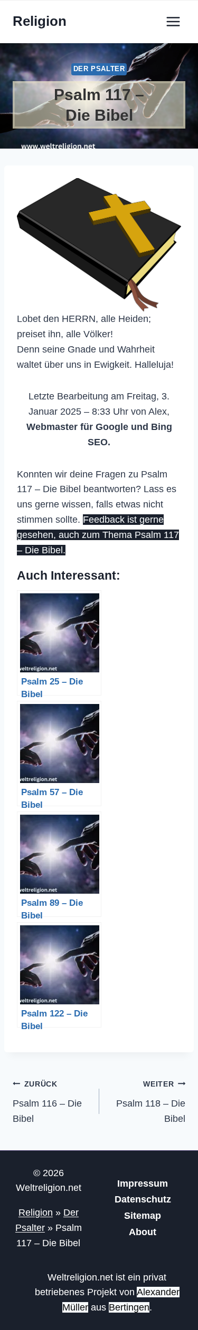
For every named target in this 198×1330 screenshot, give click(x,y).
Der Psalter (99, 69)
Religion (35, 1212)
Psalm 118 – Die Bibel (150, 1102)
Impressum (142, 1183)
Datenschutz (143, 1199)
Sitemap (142, 1215)
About (142, 1232)
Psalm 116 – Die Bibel (47, 1102)
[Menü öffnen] (173, 21)
